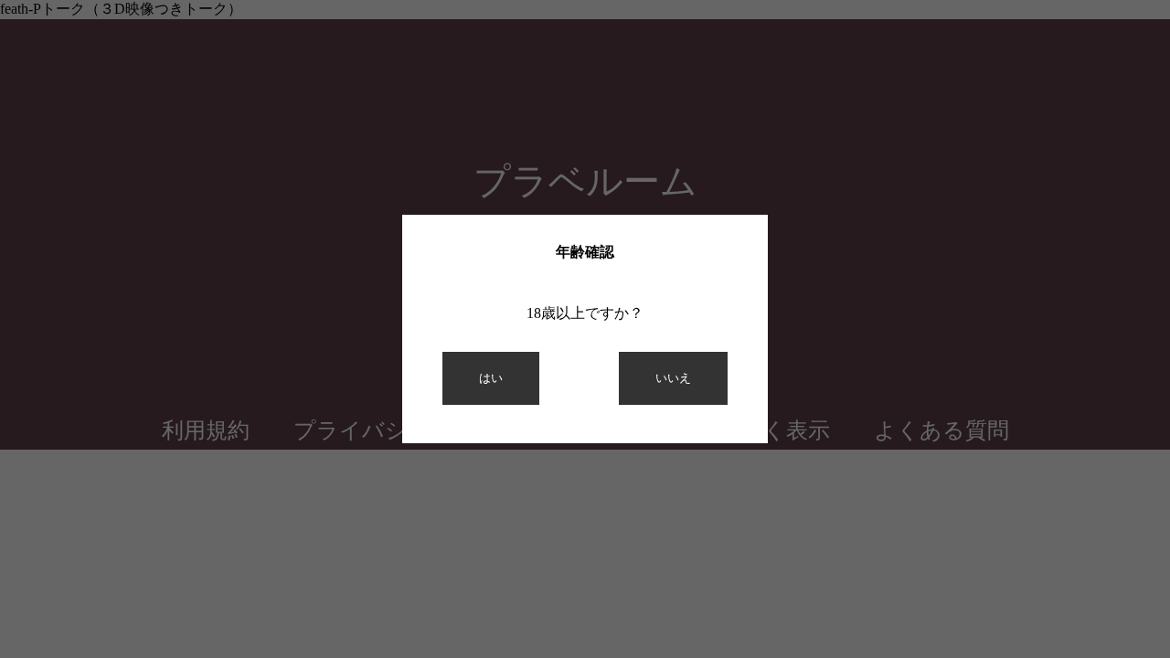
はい (491, 378)
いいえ (673, 378)
